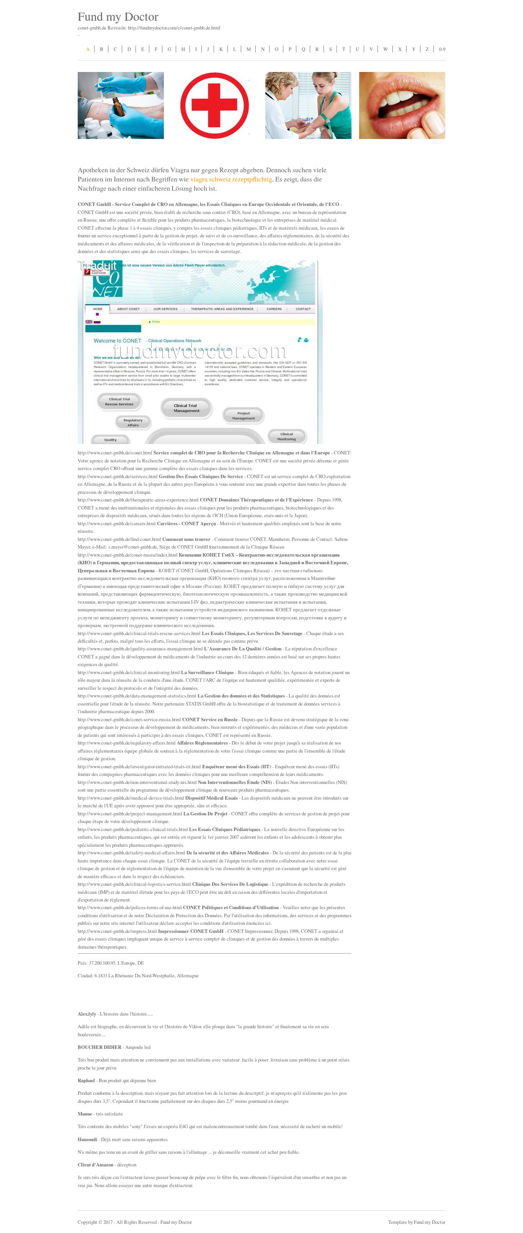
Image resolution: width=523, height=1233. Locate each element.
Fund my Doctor (118, 16)
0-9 (442, 49)
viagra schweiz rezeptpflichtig (231, 178)
